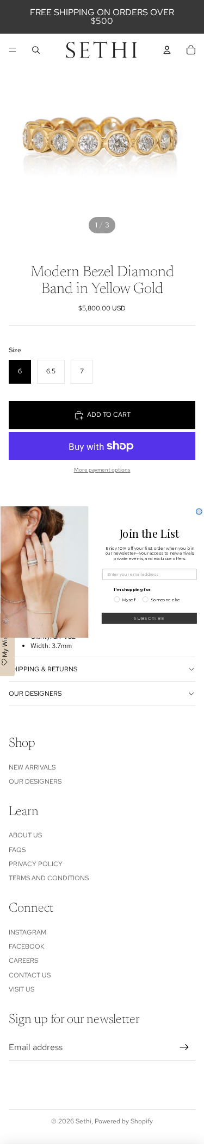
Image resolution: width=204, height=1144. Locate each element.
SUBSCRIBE (149, 618)
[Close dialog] (199, 511)
